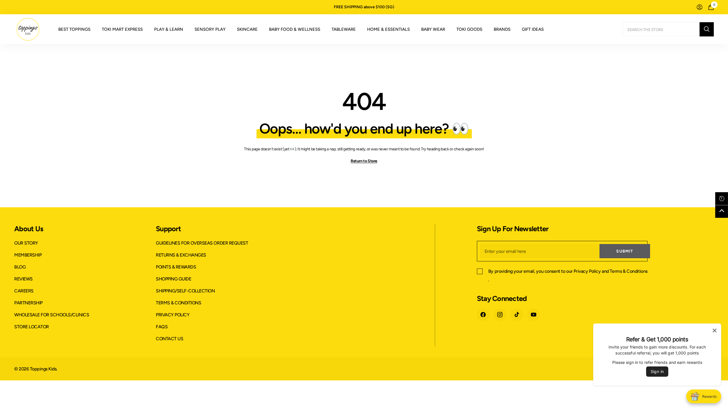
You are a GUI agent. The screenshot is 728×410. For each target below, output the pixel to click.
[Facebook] (483, 314)
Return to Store (364, 161)
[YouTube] (533, 314)
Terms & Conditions (628, 271)
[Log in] (699, 7)
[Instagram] (500, 314)
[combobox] (661, 29)
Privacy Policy (587, 271)
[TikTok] (516, 314)
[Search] (668, 29)
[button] (721, 198)
